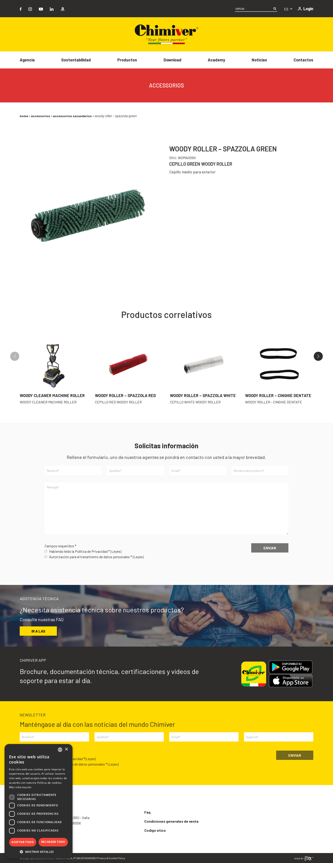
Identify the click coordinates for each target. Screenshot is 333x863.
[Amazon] (62, 8)
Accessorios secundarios (72, 116)
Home (24, 116)
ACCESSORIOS (40, 116)
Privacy (101, 858)
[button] (318, 356)
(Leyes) (116, 551)
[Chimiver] (166, 34)
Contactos (303, 59)
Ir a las (38, 631)
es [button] (286, 9)
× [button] (66, 749)
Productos (127, 59)
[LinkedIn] (51, 8)
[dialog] (38, 801)
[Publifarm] (303, 858)
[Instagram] (30, 8)
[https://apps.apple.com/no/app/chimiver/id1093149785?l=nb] (292, 680)
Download (172, 59)
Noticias (259, 59)
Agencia (27, 59)
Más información (20, 787)
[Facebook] (21, 8)
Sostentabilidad (76, 59)
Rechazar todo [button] (53, 842)
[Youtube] (41, 8)
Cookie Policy (117, 858)
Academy (216, 59)
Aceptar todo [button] (23, 842)
